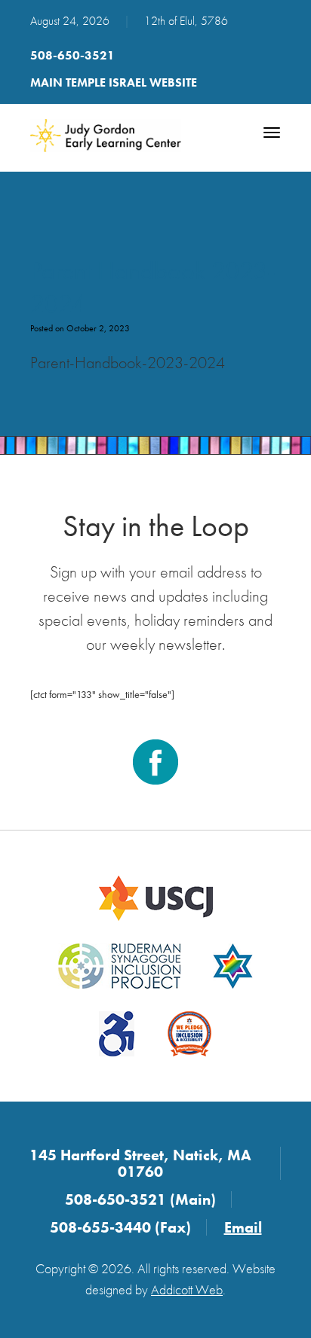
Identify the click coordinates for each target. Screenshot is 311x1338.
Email (243, 1227)
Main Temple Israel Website (113, 82)
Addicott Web (187, 1289)
